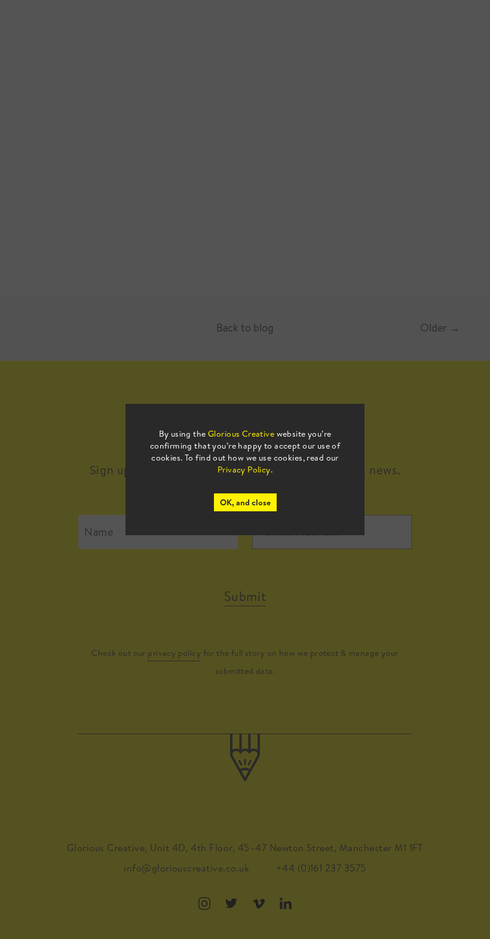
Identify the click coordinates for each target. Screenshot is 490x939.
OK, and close (245, 502)
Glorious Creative (241, 434)
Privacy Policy (244, 469)
